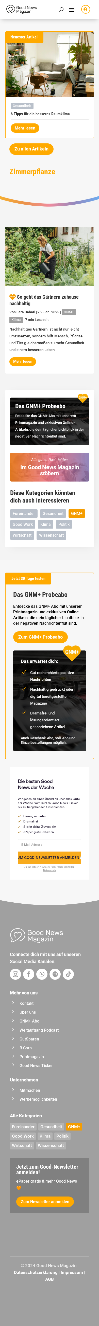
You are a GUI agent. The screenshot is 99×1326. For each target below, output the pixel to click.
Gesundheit (22, 106)
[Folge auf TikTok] (68, 974)
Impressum (72, 1272)
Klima (16, 320)
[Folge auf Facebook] (28, 974)
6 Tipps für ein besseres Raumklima (40, 114)
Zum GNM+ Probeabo (40, 637)
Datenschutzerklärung (36, 1272)
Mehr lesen (25, 128)
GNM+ (69, 312)
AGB (49, 1279)
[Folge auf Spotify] (55, 974)
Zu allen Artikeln (31, 148)
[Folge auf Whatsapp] (41, 974)
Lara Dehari (25, 312)
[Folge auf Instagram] (15, 974)
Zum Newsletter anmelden (45, 1201)
